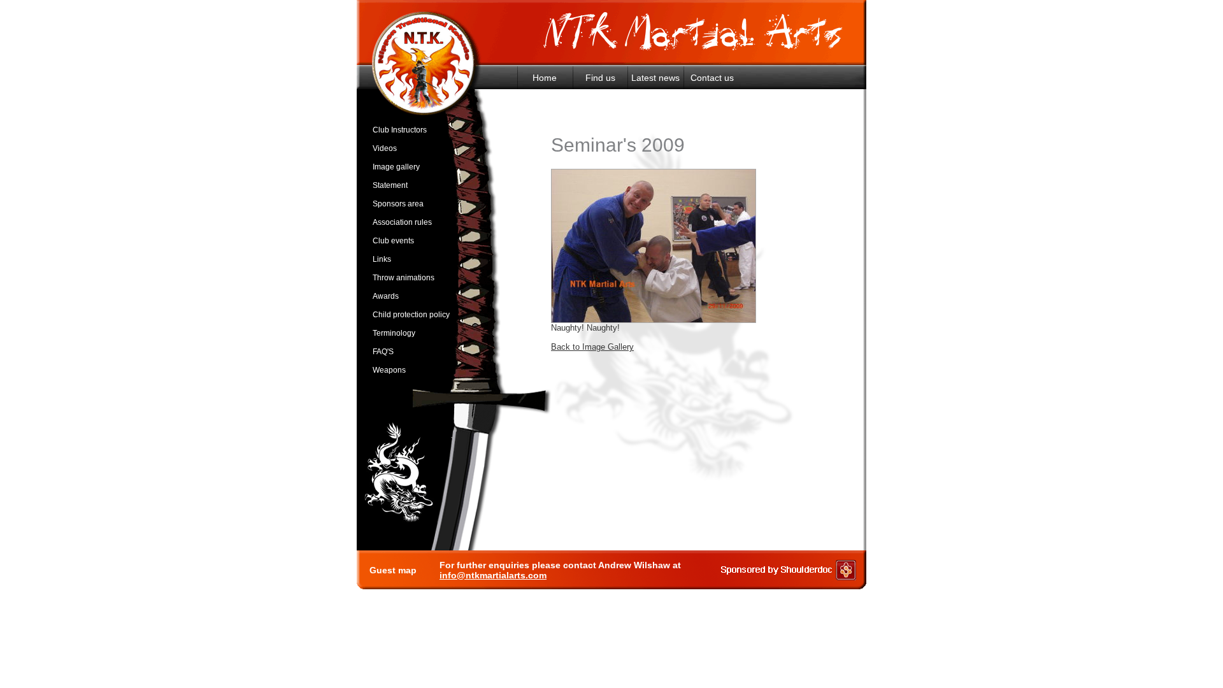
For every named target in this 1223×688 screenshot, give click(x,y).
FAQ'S (383, 351)
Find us (600, 78)
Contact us (712, 78)
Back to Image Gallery (592, 347)
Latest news (655, 78)
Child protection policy (411, 314)
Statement (390, 185)
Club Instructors (400, 129)
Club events (393, 240)
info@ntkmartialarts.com (493, 575)
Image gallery (396, 166)
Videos (385, 148)
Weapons (389, 370)
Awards (386, 296)
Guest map (393, 570)
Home (545, 78)
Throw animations (403, 277)
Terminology (394, 333)
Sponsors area (398, 203)
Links (382, 259)
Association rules (402, 222)
